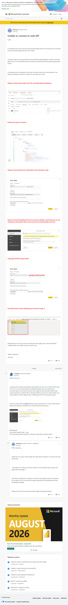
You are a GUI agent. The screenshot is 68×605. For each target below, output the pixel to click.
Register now (5, 8)
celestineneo (16, 29)
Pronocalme (20, 583)
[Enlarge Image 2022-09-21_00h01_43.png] (34, 326)
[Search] (51, 14)
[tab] (33, 550)
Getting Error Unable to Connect (20, 587)
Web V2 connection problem (19, 581)
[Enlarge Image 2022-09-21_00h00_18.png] (34, 283)
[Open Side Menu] (6, 14)
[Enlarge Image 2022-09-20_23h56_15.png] (34, 146)
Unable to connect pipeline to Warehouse (22, 575)
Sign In (60, 14)
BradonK (21, 564)
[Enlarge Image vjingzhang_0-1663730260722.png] (26, 415)
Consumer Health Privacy (23, 601)
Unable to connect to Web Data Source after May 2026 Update (29, 562)
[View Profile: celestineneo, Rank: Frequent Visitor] (10, 30)
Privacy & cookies (46, 598)
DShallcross (22, 577)
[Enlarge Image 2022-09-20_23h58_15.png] (34, 195)
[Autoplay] (31, 550)
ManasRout (22, 589)
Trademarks (64, 598)
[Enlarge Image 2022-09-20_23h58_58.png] (34, 240)
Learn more (50, 22)
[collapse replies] (6, 373)
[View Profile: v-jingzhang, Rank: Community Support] (11, 374)
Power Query (10, 18)
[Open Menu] (61, 19)
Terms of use (56, 598)
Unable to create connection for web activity (23, 568)
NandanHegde (21, 570)
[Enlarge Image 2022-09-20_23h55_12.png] (34, 102)
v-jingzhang (17, 373)
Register (55, 14)
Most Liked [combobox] (59, 368)
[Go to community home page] (19, 14)
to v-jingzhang (34, 443)
